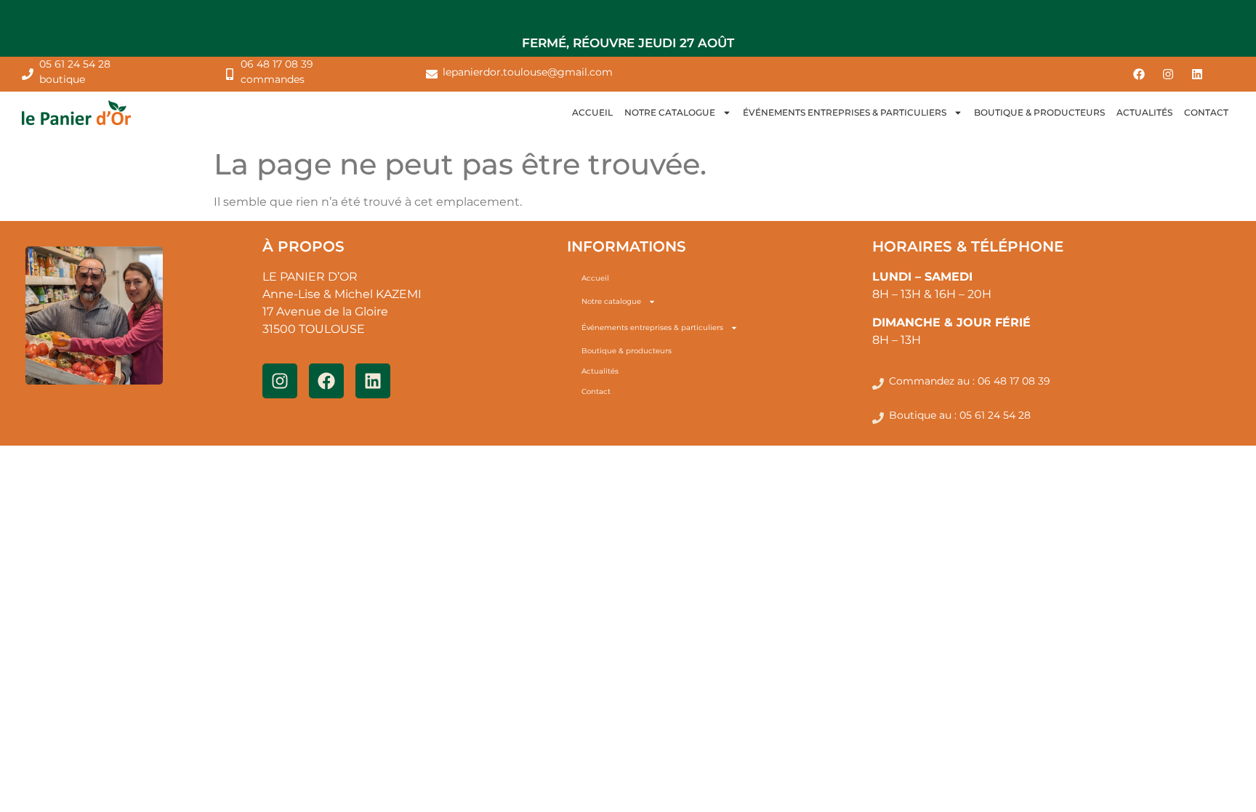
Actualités (1144, 112)
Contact (1206, 112)
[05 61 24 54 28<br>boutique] (27, 74)
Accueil (592, 112)
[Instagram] (1168, 74)
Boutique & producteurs (1039, 112)
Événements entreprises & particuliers (844, 112)
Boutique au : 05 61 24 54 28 (960, 415)
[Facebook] (1139, 74)
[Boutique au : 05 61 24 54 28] (878, 418)
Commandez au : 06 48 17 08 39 (969, 380)
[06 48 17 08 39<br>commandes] (230, 74)
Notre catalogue (669, 112)
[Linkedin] (1197, 74)
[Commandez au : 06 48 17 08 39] (878, 384)
